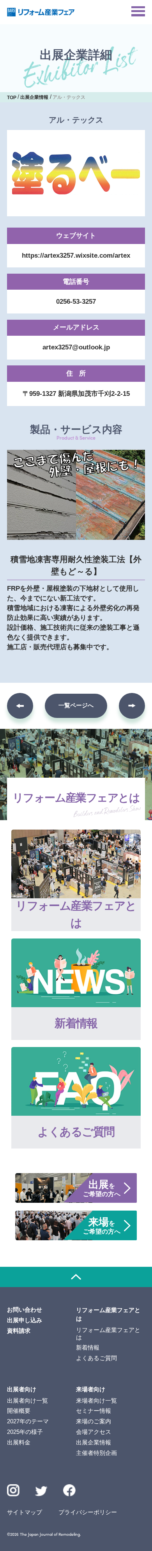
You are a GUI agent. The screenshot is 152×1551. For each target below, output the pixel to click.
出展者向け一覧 (27, 1401)
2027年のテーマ (28, 1421)
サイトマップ (24, 1512)
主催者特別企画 (96, 1453)
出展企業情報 (93, 1442)
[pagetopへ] (76, 1277)
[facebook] (69, 1490)
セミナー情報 (93, 1411)
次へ (132, 706)
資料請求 (18, 1331)
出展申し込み (24, 1320)
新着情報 (87, 1347)
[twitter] (41, 1492)
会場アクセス (93, 1432)
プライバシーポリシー (87, 1512)
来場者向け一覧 (96, 1401)
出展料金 (18, 1442)
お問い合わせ (24, 1310)
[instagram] (13, 1490)
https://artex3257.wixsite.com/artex (76, 255)
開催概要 (18, 1411)
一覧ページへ (76, 705)
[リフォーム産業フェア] (41, 12)
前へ (20, 706)
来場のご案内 (93, 1421)
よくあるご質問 (96, 1358)
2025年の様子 (25, 1432)
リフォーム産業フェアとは (108, 1334)
